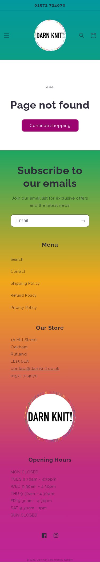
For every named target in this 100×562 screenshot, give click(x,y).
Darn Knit (42, 560)
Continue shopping (50, 125)
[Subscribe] (83, 220)
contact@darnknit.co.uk (35, 368)
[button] (7, 35)
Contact (18, 271)
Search (17, 259)
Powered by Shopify (60, 560)
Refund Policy (24, 295)
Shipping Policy (25, 283)
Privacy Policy (24, 307)
